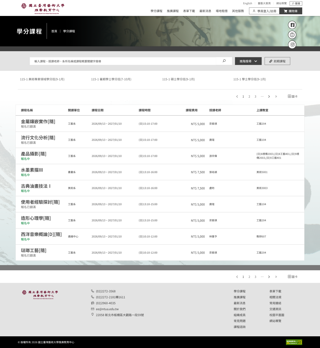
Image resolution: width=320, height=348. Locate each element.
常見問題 (240, 321)
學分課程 (156, 11)
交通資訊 (275, 309)
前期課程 (280, 61)
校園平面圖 (276, 315)
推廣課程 (173, 11)
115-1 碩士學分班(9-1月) (178, 79)
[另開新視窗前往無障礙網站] (294, 341)
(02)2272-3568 (106, 291)
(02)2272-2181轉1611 (110, 297)
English (247, 3)
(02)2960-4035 (106, 303)
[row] (160, 124)
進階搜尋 (245, 61)
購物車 (293, 11)
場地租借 (222, 11)
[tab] (292, 96)
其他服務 (238, 11)
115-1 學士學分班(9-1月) (249, 79)
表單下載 (189, 11)
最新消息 (205, 11)
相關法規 (275, 297)
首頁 (54, 31)
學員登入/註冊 (266, 11)
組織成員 (240, 315)
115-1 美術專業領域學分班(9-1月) (42, 79)
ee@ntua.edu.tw (107, 309)
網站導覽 (281, 3)
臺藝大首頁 (264, 3)
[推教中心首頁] (43, 8)
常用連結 (275, 303)
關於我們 (240, 309)
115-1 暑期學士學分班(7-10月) (111, 79)
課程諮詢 (240, 326)
